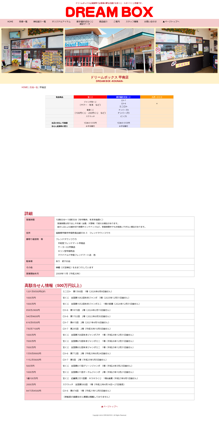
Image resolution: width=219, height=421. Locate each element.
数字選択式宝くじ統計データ (85, 22)
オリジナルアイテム (61, 21)
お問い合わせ (150, 21)
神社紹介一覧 (39, 21)
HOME (10, 21)
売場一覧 (23, 21)
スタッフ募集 (132, 21)
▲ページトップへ (171, 21)
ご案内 (117, 21)
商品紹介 (103, 21)
